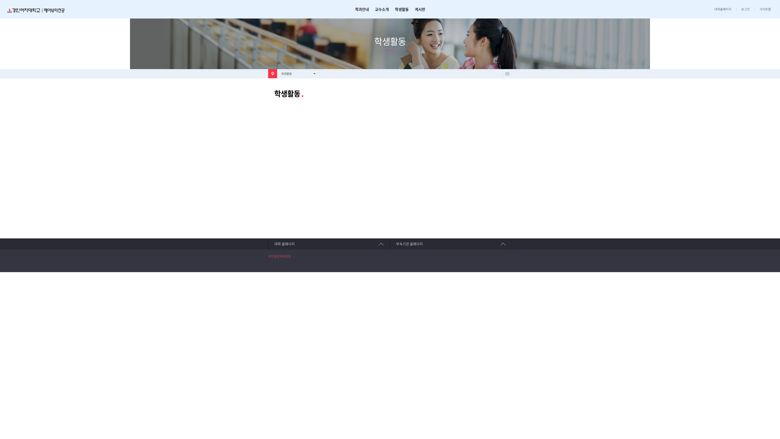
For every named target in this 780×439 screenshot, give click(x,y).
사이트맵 (765, 9)
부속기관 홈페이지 (409, 244)
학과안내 (362, 9)
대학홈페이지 (722, 9)
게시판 (420, 9)
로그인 (745, 9)
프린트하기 (507, 73)
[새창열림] (505, 261)
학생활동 (402, 9)
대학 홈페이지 (284, 244)
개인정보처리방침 (279, 256)
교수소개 (382, 9)
